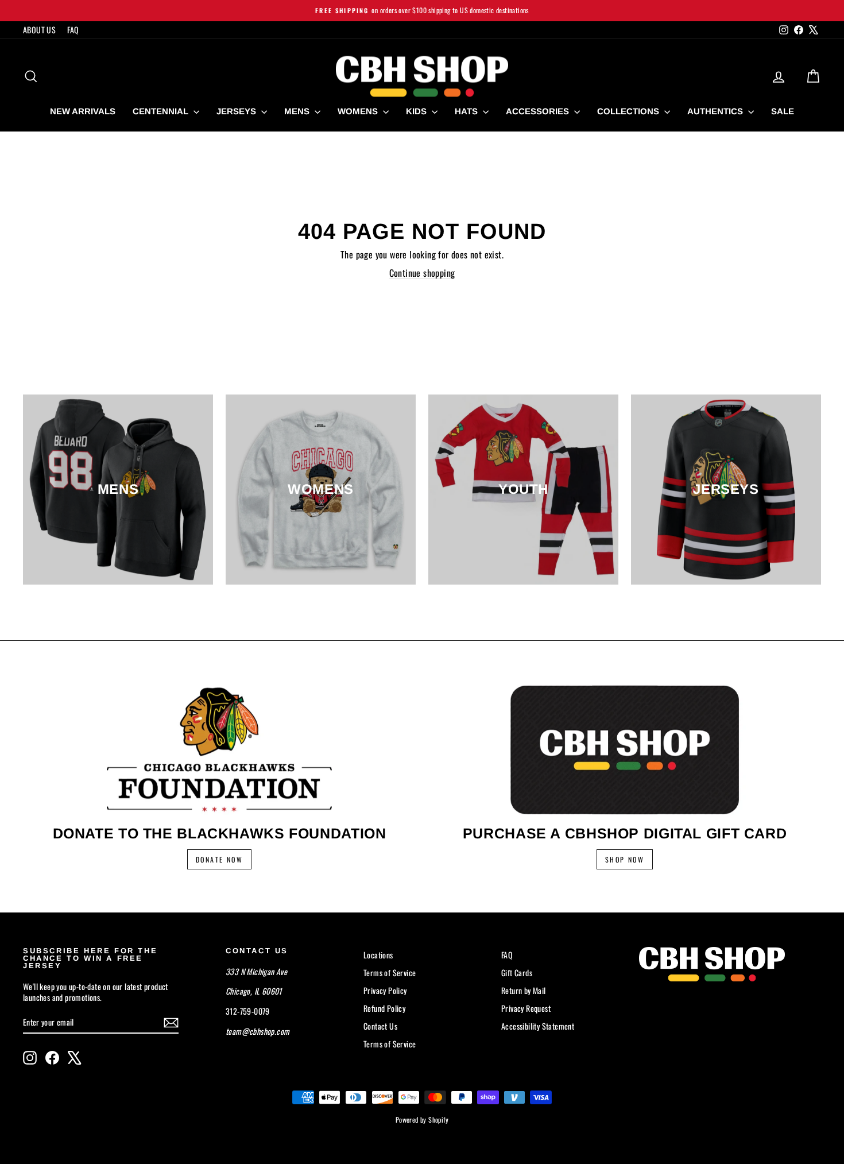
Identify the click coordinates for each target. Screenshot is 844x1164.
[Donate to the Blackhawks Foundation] (219, 749)
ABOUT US (39, 30)
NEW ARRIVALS (82, 111)
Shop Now (624, 859)
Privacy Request (526, 1008)
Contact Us (380, 1026)
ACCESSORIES (538, 111)
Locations (378, 955)
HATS (467, 111)
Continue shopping (422, 273)
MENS (298, 111)
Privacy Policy (385, 990)
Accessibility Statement (537, 1026)
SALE (782, 111)
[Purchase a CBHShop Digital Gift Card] (624, 749)
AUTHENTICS (716, 111)
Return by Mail (523, 990)
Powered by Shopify (422, 1119)
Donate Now (219, 859)
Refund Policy (384, 1008)
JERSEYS (237, 111)
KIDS (417, 111)
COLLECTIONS (629, 111)
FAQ (73, 30)
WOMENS (359, 111)
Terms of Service (389, 972)
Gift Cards (516, 972)
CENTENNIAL (162, 111)
